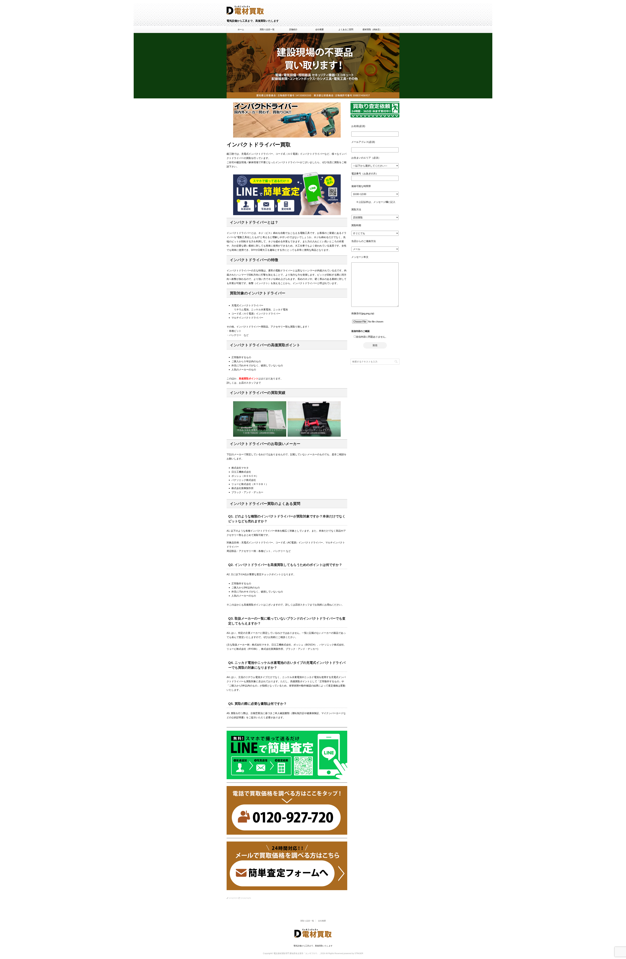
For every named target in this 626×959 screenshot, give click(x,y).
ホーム (241, 29)
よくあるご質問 (345, 29)
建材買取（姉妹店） (372, 29)
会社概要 (319, 29)
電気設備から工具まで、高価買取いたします (313, 946)
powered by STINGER (353, 953)
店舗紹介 (293, 29)
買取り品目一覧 (267, 29)
